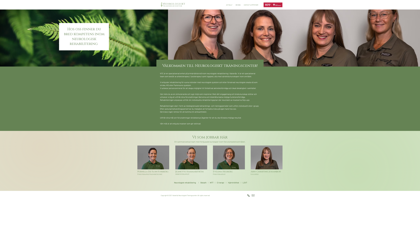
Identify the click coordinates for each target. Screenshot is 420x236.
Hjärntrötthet (233, 183)
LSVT (245, 183)
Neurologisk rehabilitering (185, 183)
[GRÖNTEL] (248, 195)
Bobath (203, 183)
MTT (211, 183)
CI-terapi (220, 183)
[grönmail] (253, 195)
